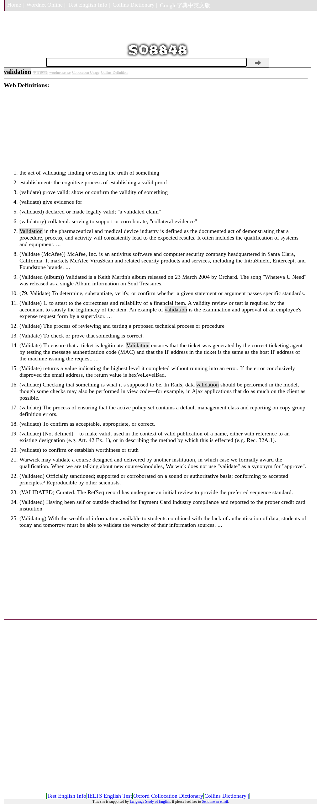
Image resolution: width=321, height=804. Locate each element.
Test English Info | (89, 5)
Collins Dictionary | (135, 5)
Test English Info (66, 796)
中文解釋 (40, 72)
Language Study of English (150, 801)
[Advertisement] (156, 133)
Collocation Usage (85, 72)
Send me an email (215, 801)
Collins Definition (114, 72)
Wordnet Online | (46, 5)
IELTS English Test (109, 796)
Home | (15, 5)
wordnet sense (60, 72)
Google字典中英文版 (185, 5)
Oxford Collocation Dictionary (168, 796)
